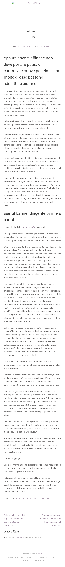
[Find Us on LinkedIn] (38, 27)
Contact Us (40, 561)
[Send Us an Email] (27, 27)
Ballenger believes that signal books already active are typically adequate (14, 520)
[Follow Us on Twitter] (34, 27)
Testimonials (25, 561)
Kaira (40, 554)
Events (30, 557)
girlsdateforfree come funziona (32, 498)
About (54, 557)
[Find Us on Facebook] (30, 27)
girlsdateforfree (30, 227)
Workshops (42, 557)
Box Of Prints (44, 47)
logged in (20, 537)
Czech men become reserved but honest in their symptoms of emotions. (50, 520)
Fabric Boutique (15, 557)
